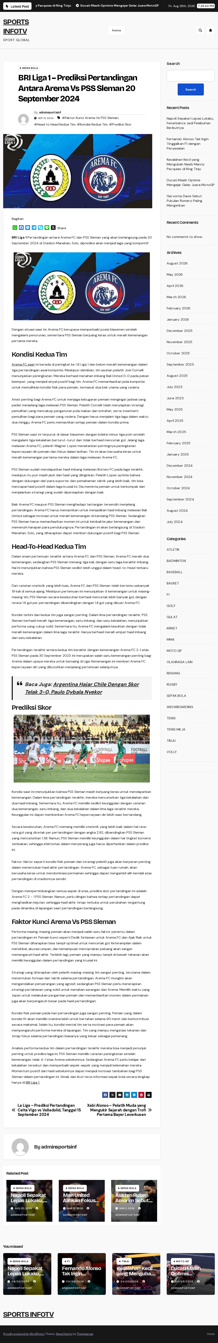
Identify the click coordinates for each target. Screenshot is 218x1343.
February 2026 (179, 308)
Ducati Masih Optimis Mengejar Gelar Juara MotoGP (191, 182)
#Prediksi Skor (120, 124)
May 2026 (175, 274)
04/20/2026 (129, 1281)
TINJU (171, 740)
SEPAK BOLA (30, 68)
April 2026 (175, 286)
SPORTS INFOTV (28, 1314)
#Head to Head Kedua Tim (54, 124)
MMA (171, 639)
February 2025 (179, 443)
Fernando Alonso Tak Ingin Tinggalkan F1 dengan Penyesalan (188, 144)
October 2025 (178, 353)
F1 (168, 594)
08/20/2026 (20, 1281)
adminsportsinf (50, 112)
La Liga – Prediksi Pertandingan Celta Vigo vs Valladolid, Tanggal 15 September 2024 (49, 1110)
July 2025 (174, 387)
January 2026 (178, 319)
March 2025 (176, 432)
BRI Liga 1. (33, 1082)
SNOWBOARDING (180, 707)
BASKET (173, 583)
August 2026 (177, 263)
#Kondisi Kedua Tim (92, 124)
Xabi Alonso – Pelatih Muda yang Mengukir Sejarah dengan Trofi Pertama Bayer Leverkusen (116, 1110)
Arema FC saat (23, 364)
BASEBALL (175, 572)
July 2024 (175, 522)
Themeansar (85, 1334)
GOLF (171, 606)
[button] (200, 30)
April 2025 (175, 420)
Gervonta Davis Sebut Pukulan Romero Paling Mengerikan (184, 201)
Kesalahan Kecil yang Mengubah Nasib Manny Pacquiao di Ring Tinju (186, 164)
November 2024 (180, 477)
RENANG (173, 673)
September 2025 (180, 364)
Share (61, 228)
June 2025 (175, 398)
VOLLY (172, 752)
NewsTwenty (64, 1334)
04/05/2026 (184, 1281)
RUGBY (172, 684)
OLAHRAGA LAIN (180, 662)
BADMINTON (176, 561)
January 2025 (178, 454)
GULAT (172, 617)
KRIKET (172, 628)
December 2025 (180, 330)
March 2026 (176, 297)
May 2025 (175, 409)
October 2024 (178, 488)
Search (173, 63)
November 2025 (179, 342)
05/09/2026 (75, 1281)
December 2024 (180, 465)
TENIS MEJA (176, 729)
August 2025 (177, 375)
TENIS (171, 718)
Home (116, 30)
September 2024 (180, 499)
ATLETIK (173, 549)
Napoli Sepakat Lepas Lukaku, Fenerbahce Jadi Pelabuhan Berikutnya (190, 123)
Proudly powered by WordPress (23, 1334)
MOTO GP (174, 650)
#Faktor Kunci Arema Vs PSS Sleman (90, 118)
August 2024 (177, 510)
